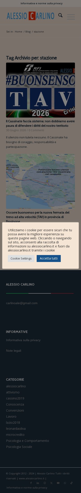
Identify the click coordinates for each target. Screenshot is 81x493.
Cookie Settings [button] (21, 258)
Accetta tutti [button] (49, 258)
